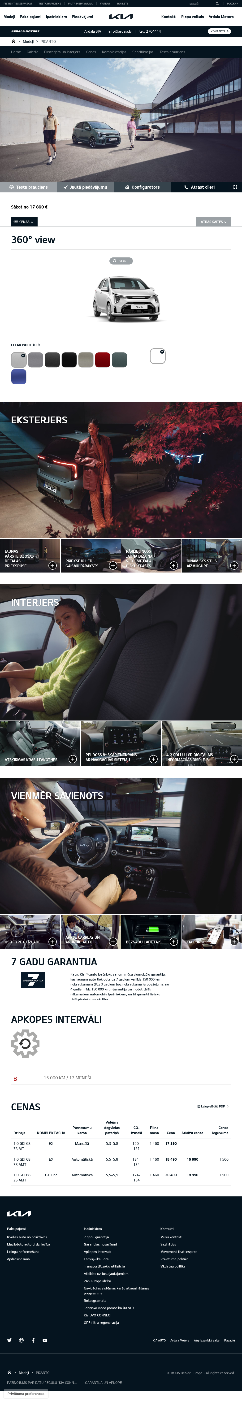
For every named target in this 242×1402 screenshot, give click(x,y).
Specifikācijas (143, 52)
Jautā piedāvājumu (80, 3)
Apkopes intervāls (97, 1252)
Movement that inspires (178, 1252)
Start (123, 261)
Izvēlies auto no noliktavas (27, 1237)
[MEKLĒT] (217, 3)
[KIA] (121, 16)
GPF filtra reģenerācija (101, 1322)
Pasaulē (229, 1340)
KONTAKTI (218, 31)
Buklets (122, 3)
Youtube (45, 1340)
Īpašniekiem (56, 16)
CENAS (24, 222)
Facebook (33, 1340)
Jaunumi (105, 3)
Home (16, 52)
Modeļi (9, 16)
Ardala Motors (221, 16)
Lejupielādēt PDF (213, 1106)
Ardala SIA (13, 41)
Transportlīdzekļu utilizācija (104, 1266)
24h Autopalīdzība (97, 1281)
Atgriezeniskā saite (207, 1340)
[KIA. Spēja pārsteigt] (19, 1214)
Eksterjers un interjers (62, 52)
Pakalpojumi (30, 16)
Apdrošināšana (18, 1259)
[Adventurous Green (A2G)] (119, 360)
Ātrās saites (212, 222)
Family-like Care (96, 1259)
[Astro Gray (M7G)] (52, 360)
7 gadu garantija (96, 1237)
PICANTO (48, 41)
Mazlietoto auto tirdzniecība (28, 1244)
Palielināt (91, 556)
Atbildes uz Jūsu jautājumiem (106, 1274)
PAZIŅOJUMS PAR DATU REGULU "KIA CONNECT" (42, 1382)
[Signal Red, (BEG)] (102, 360)
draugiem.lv (21, 1340)
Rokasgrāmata (95, 1300)
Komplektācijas (114, 52)
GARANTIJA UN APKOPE (103, 1382)
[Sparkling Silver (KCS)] (35, 360)
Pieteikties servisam (18, 3)
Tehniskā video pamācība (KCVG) (109, 1308)
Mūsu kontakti (171, 1237)
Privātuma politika (174, 1259)
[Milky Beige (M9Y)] (86, 360)
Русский (232, 3)
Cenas (91, 52)
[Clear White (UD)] (18, 360)
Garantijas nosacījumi (100, 1244)
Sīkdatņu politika (173, 1266)
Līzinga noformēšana (23, 1252)
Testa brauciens (50, 3)
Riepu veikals (192, 16)
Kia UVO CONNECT (98, 1315)
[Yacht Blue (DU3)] (18, 376)
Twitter (9, 1340)
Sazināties (168, 1244)
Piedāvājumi (82, 16)
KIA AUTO (159, 1340)
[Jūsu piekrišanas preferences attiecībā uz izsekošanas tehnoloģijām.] (26, 1393)
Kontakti (169, 16)
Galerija (32, 52)
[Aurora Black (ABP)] (69, 360)
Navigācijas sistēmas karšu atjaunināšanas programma (116, 1290)
